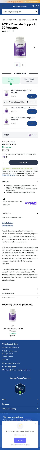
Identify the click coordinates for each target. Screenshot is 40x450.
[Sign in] (33, 6)
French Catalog (7, 225)
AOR (8, 31)
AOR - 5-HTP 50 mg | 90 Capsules (23, 108)
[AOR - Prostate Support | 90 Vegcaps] (12, 315)
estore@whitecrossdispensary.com (18, 370)
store (13, 142)
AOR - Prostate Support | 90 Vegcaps (21, 91)
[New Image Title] (20, 378)
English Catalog (7, 223)
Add (32, 96)
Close (20, 399)
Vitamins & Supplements (17, 20)
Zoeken (36, 11)
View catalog (3, 6)
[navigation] (17, 65)
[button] (27, 102)
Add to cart (23, 162)
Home (4, 20)
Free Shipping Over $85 (15, 2)
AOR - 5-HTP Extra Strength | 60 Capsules (22, 119)
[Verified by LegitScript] (20, 389)
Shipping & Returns (8, 175)
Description (6, 213)
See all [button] (34, 135)
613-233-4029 (10, 367)
